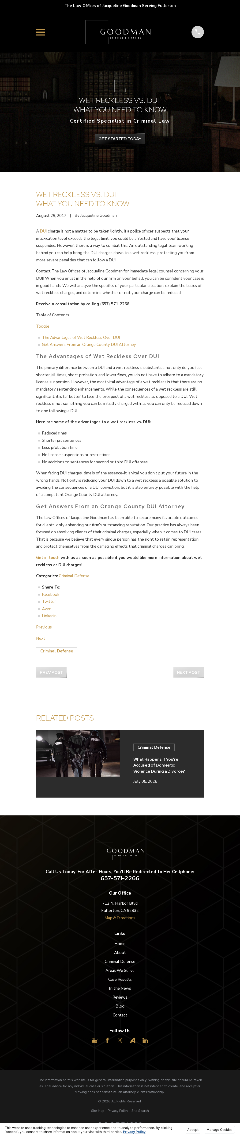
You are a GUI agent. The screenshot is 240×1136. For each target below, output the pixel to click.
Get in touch (48, 557)
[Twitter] (120, 1040)
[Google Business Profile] (95, 1040)
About (120, 952)
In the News (120, 988)
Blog (120, 1006)
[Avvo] (132, 1040)
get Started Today (119, 138)
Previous (44, 627)
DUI (43, 231)
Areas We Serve (120, 970)
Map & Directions (120, 918)
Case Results (120, 979)
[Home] (118, 32)
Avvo (46, 609)
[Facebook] (107, 1040)
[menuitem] (97, 1111)
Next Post (188, 672)
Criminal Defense (74, 576)
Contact (120, 1015)
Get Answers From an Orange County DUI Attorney (89, 344)
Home (119, 943)
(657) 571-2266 (114, 304)
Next (40, 638)
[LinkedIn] (145, 1040)
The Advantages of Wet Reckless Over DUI (81, 337)
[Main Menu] (40, 32)
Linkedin (49, 616)
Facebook (50, 594)
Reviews (119, 997)
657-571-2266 (120, 878)
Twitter (49, 601)
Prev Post (51, 672)
